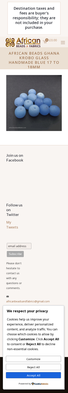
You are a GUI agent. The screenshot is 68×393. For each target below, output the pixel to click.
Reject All (33, 367)
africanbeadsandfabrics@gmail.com (28, 301)
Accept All (33, 375)
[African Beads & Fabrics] (22, 41)
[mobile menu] (63, 42)
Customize (33, 359)
